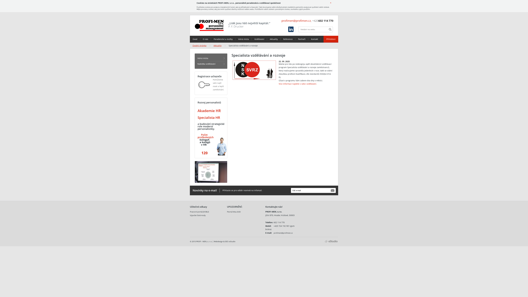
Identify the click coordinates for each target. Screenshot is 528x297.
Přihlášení (331, 39)
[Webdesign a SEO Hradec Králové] (331, 241)
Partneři (302, 39)
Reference (288, 39)
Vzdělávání (259, 39)
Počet (204, 134)
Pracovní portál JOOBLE (199, 212)
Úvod (195, 39)
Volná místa (243, 39)
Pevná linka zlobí (234, 212)
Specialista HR (209, 117)
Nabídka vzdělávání (206, 64)
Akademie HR (209, 110)
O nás (205, 39)
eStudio (232, 241)
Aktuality (274, 39)
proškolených (206, 137)
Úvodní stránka (199, 45)
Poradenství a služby (223, 39)
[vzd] (200, 134)
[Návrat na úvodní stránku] (209, 25)
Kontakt (314, 39)
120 (204, 152)
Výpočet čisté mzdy (198, 215)
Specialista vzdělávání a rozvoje (243, 45)
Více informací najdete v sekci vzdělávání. (298, 83)
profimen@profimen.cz (296, 21)
